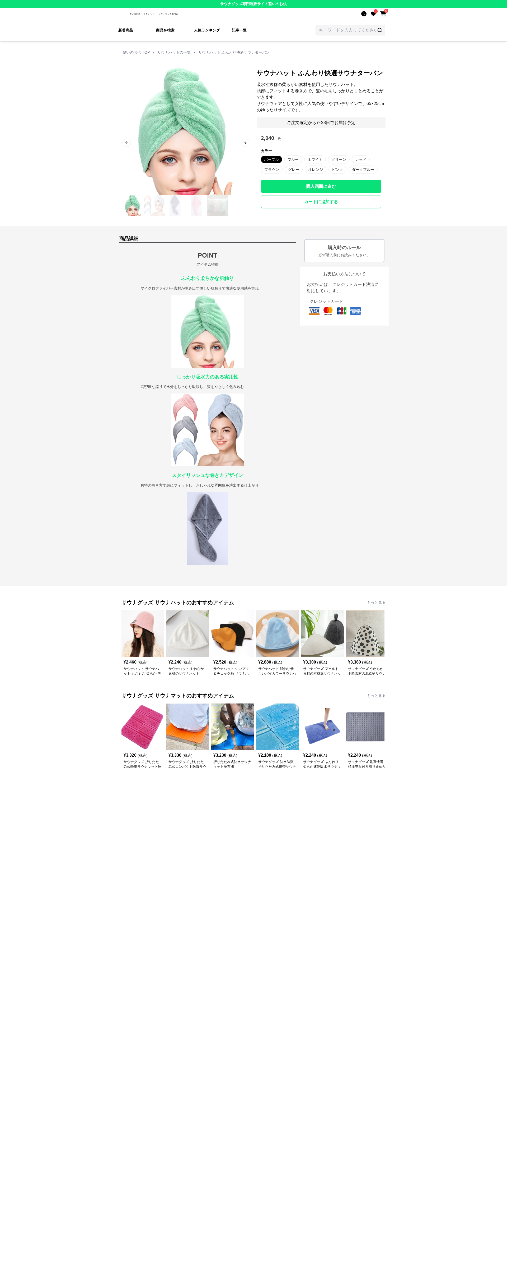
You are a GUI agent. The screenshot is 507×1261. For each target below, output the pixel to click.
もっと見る (376, 602)
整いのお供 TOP (136, 52)
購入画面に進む (321, 186)
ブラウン (271, 169)
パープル (271, 159)
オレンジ (315, 169)
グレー (293, 169)
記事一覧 (239, 30)
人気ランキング (207, 30)
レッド (360, 159)
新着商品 (125, 30)
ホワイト (315, 159)
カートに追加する (321, 201)
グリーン (338, 159)
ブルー (293, 159)
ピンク (337, 169)
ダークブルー (363, 169)
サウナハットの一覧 (174, 52)
